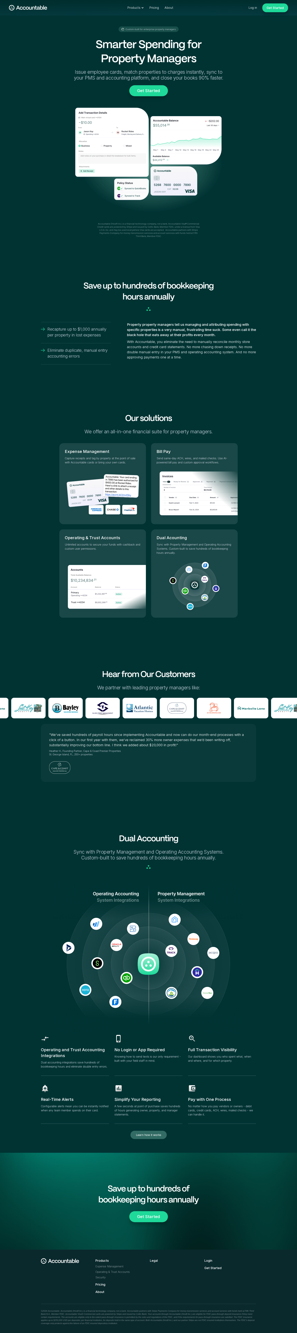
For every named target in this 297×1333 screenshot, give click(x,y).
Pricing (154, 7)
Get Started (148, 90)
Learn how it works (148, 1135)
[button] (135, 8)
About (168, 7)
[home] (28, 7)
